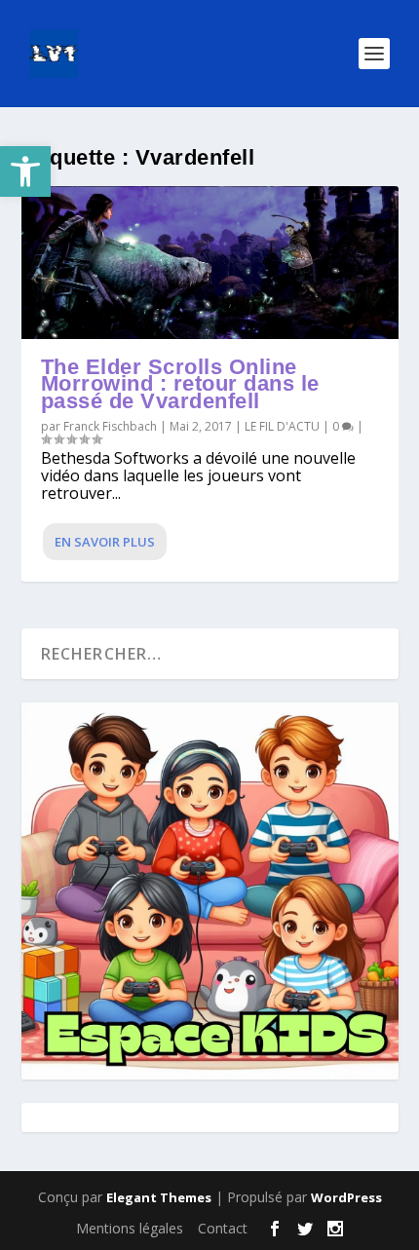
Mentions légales (129, 1228)
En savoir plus (105, 541)
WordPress (346, 1197)
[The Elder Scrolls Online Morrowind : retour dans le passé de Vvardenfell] (210, 262)
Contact (223, 1228)
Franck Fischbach (110, 426)
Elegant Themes (158, 1197)
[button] (25, 171)
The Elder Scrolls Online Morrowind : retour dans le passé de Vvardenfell (180, 384)
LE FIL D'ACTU (282, 426)
